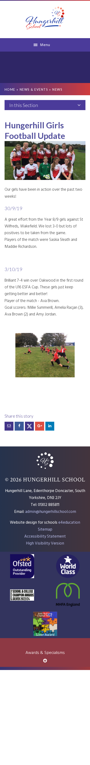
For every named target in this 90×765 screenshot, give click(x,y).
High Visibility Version (45, 543)
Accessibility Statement (45, 536)
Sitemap (45, 529)
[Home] (45, 469)
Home (10, 89)
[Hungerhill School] (45, 19)
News (57, 89)
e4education (69, 522)
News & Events (34, 89)
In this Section (23, 105)
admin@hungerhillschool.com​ (50, 512)
